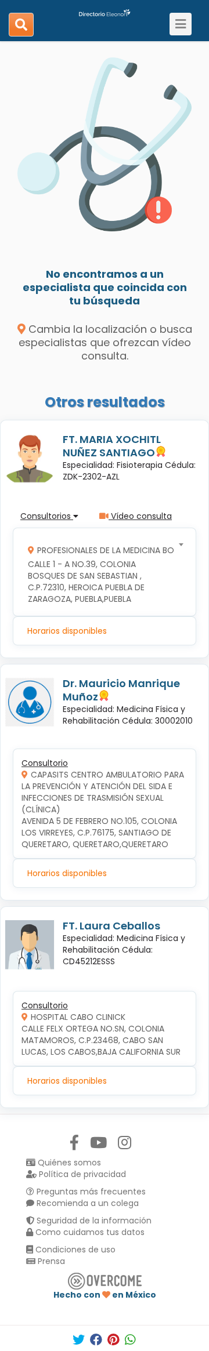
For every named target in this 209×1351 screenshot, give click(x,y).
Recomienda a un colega (86, 1203)
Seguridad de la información (93, 1220)
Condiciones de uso (74, 1249)
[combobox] (101, 572)
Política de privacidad (81, 1174)
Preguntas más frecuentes (90, 1191)
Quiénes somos (68, 1162)
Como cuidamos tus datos (89, 1232)
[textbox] (101, 572)
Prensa (50, 1261)
